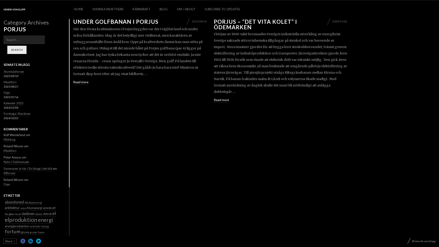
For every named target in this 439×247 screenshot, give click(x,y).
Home (78, 9)
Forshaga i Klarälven (17, 113)
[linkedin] (30, 241)
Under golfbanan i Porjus (115, 21)
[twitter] (38, 241)
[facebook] (22, 241)
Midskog (9, 139)
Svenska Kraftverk (107, 9)
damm (38, 213)
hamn (41, 232)
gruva (25, 232)
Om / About (186, 9)
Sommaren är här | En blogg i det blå (28, 168)
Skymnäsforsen (14, 71)
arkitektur (12, 208)
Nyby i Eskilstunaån (16, 162)
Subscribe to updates (222, 9)
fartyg (45, 226)
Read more (80, 82)
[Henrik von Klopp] (14, 9)
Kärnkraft (141, 9)
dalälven (28, 213)
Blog (164, 9)
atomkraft (49, 208)
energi (45, 220)
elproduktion (21, 219)
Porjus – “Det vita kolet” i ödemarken (255, 24)
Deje (7, 92)
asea (23, 208)
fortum (12, 231)
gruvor (33, 232)
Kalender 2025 (14, 103)
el (54, 213)
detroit (47, 214)
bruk (18, 213)
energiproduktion (17, 226)
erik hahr (35, 226)
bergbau (10, 214)
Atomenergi (34, 208)
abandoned (14, 202)
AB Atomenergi (33, 202)
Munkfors (10, 82)
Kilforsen (9, 173)
